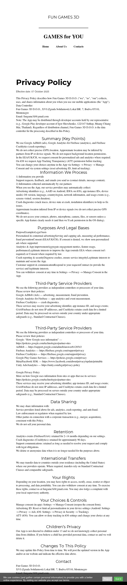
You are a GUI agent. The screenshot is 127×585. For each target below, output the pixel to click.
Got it (118, 579)
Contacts (79, 46)
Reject (107, 579)
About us (61, 46)
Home (45, 46)
